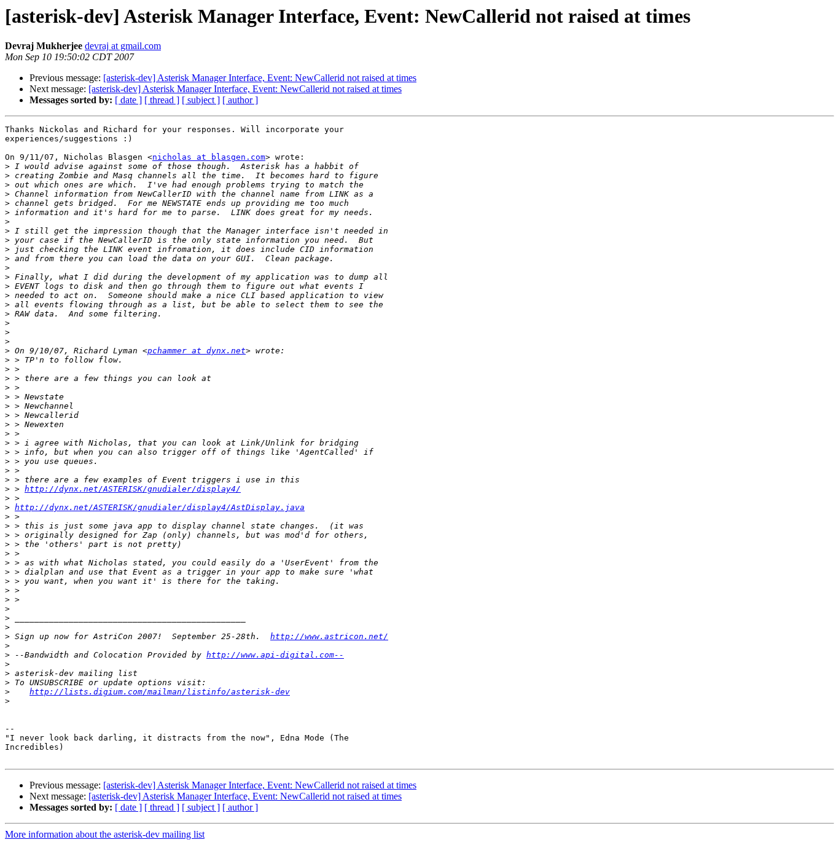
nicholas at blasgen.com (208, 157)
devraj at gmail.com (123, 46)
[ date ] (128, 100)
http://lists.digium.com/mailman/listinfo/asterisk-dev (159, 691)
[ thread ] (161, 100)
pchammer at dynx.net (196, 350)
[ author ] (240, 100)
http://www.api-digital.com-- (275, 654)
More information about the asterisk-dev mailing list (105, 834)
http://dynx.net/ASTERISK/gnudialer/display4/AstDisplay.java (160, 507)
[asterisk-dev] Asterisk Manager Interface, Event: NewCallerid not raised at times (259, 78)
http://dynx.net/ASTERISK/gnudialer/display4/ (133, 488)
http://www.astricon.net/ (329, 636)
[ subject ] (201, 100)
